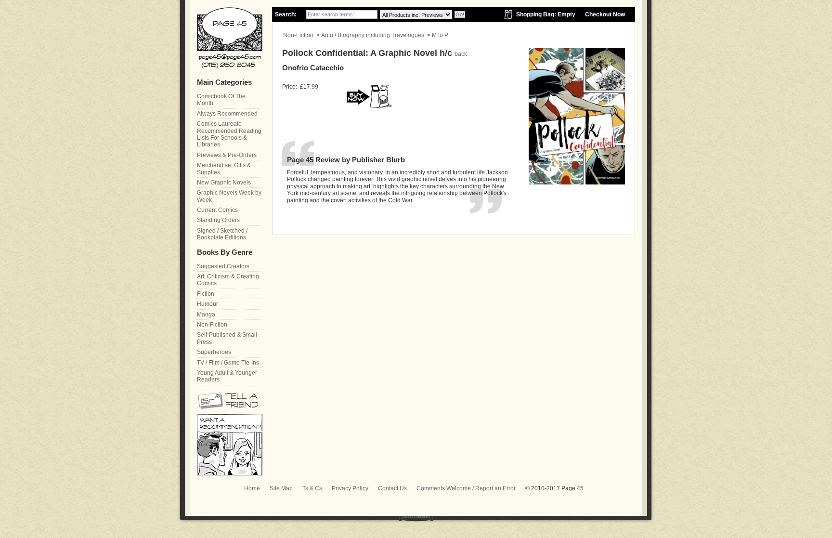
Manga (206, 314)
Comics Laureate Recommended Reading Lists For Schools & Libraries (229, 134)
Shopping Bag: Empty (545, 14)
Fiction (205, 293)
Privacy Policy (350, 488)
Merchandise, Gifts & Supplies (224, 168)
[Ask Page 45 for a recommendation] (229, 473)
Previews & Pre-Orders (227, 155)
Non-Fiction (298, 35)
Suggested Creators (223, 266)
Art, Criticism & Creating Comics (228, 280)
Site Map (281, 488)
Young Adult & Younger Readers (227, 376)
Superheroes (214, 352)
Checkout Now (605, 14)
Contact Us (392, 488)
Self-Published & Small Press (227, 338)
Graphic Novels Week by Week (229, 196)
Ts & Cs (312, 488)
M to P (440, 35)
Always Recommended (227, 113)
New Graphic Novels (224, 182)
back (461, 54)
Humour (207, 304)
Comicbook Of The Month (221, 99)
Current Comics (217, 210)
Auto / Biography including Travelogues (372, 35)
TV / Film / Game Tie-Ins (228, 362)
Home (252, 488)
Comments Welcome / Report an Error (466, 488)
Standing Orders (218, 220)
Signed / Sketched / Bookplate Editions (222, 234)
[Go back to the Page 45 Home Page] (229, 37)
